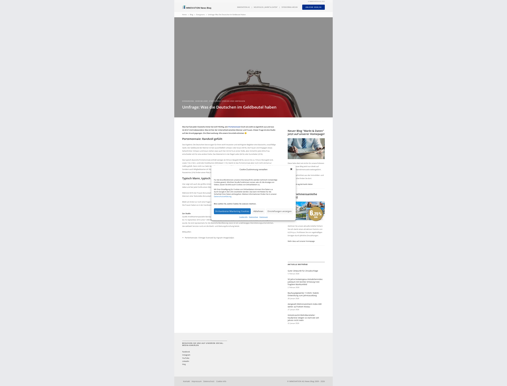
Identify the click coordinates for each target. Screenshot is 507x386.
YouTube (185, 358)
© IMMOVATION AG (314, 1)
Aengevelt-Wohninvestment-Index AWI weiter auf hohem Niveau (305, 305)
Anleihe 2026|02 (313, 7)
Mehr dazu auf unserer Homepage (301, 241)
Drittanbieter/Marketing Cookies (232, 211)
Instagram (186, 355)
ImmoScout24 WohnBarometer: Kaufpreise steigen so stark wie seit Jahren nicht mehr (303, 317)
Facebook (186, 352)
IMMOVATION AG (243, 7)
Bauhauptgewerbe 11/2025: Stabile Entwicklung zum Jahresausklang (303, 294)
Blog (191, 14)
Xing (184, 364)
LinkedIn (185, 361)
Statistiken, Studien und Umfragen (227, 101)
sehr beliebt (201, 101)
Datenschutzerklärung (222, 196)
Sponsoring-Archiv (289, 7)
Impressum (263, 217)
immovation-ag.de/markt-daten (300, 184)
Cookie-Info (243, 217)
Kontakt (186, 381)
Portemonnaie (234, 127)
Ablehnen (258, 211)
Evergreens (200, 14)
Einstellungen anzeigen (280, 211)
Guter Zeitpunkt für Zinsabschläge (303, 271)
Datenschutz (253, 217)
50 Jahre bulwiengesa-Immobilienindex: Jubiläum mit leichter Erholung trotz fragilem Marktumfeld (305, 282)
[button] (291, 169)
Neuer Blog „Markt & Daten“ (266, 7)
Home (184, 14)
